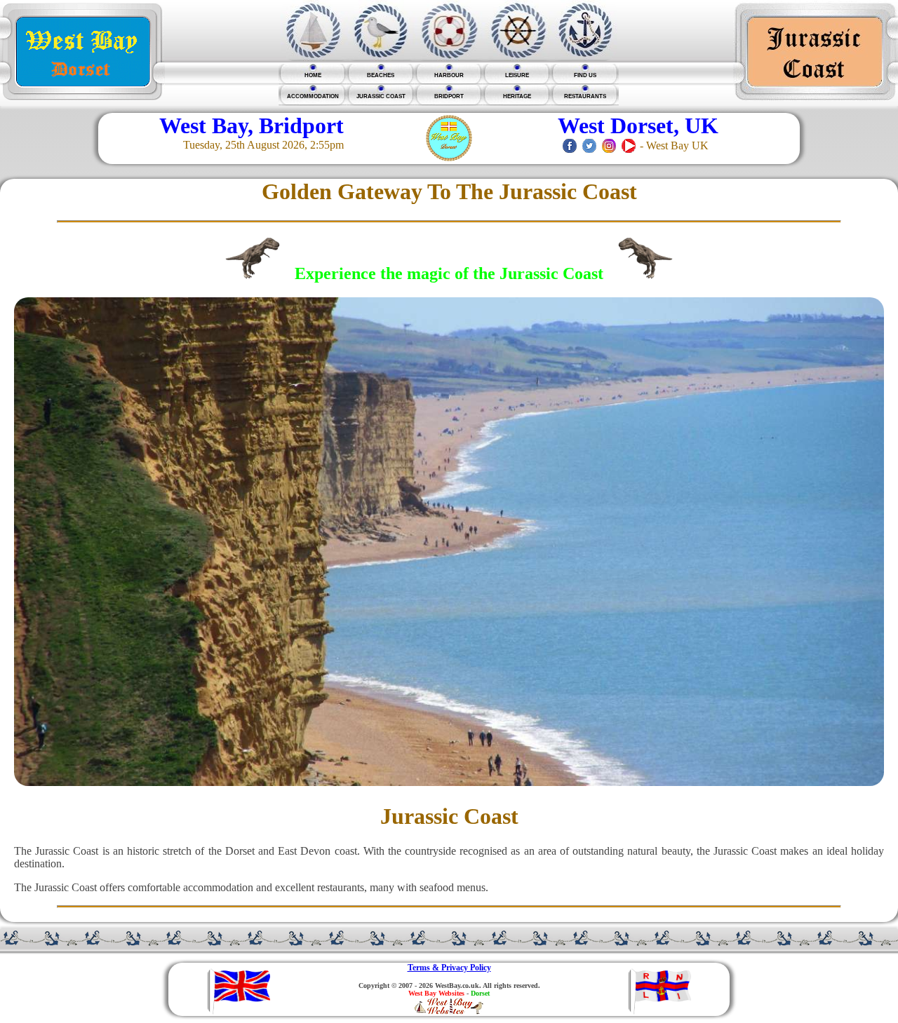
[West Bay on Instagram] (609, 145)
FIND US (585, 75)
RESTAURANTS (585, 96)
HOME (312, 75)
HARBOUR (449, 75)
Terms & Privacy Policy (449, 968)
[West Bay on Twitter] (589, 145)
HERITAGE (517, 96)
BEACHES (380, 75)
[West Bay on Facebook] (569, 145)
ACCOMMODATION (313, 96)
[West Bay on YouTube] (628, 145)
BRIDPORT (449, 96)
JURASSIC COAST (381, 96)
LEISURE (517, 75)
